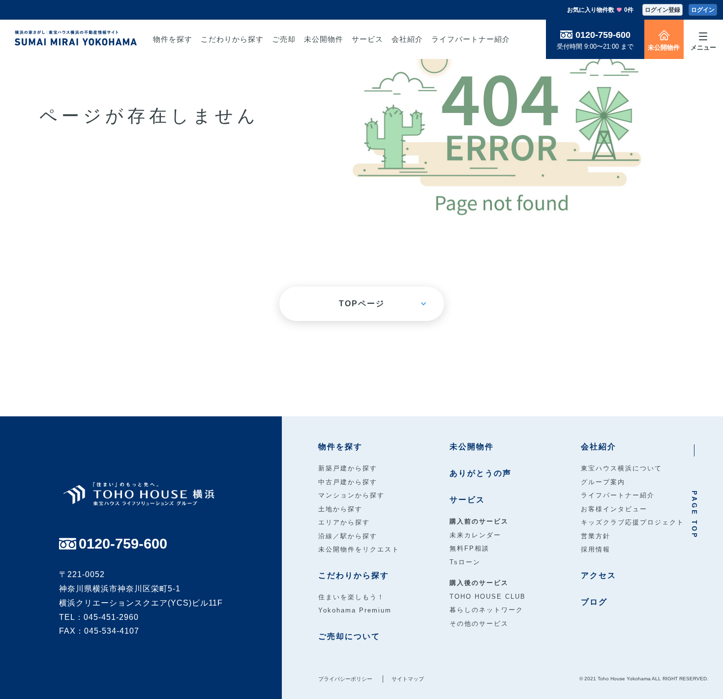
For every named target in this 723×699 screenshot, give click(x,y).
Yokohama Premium (355, 610)
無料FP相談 (469, 548)
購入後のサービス (479, 582)
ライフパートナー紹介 (618, 495)
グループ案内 (603, 482)
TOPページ (362, 303)
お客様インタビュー (614, 509)
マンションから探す (351, 495)
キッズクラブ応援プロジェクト (632, 522)
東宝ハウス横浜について (621, 468)
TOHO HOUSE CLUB (488, 596)
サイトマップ (408, 679)
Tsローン (465, 562)
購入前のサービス (479, 521)
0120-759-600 (603, 35)
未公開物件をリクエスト (358, 549)
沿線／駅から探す (347, 536)
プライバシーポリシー (345, 679)
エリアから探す (344, 522)
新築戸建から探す (347, 468)
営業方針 (595, 536)
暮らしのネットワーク (486, 609)
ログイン (703, 9)
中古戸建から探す (347, 482)
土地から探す (340, 509)
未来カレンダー (475, 535)
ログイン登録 (662, 9)
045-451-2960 (111, 617)
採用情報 (595, 549)
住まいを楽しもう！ (351, 597)
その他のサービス (479, 623)
